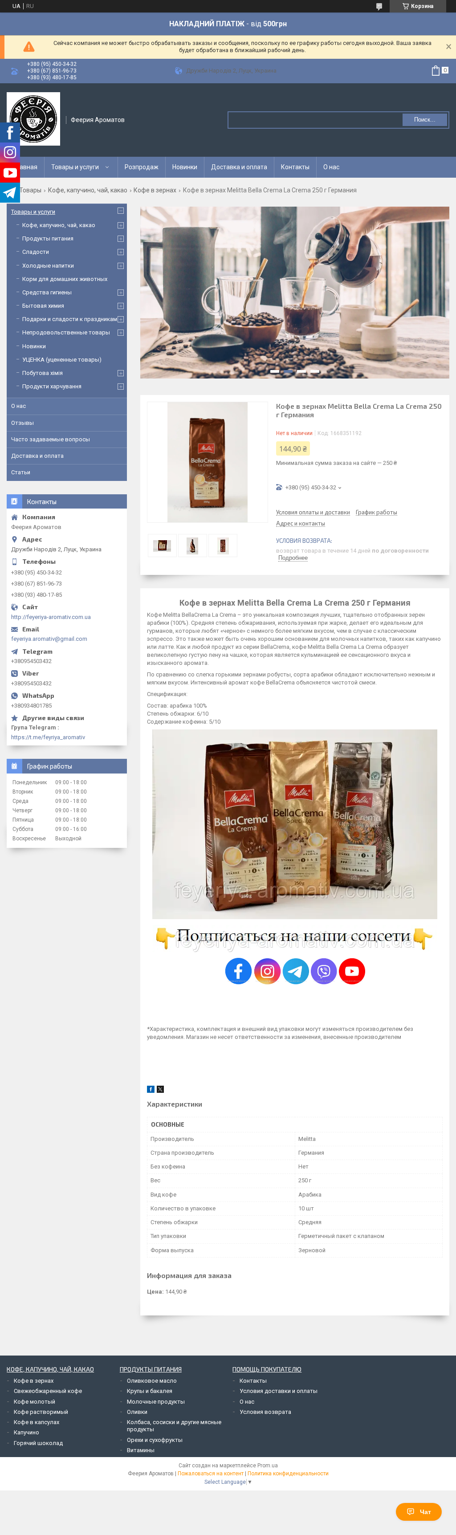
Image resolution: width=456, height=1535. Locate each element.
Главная (25, 167)
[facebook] (151, 1090)
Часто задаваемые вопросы (50, 439)
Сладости (35, 251)
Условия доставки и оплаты (279, 1391)
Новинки (184, 167)
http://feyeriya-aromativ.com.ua (51, 617)
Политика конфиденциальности (288, 1473)
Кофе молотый (34, 1401)
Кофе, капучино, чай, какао (87, 190)
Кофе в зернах (155, 190)
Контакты (295, 167)
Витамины (141, 1450)
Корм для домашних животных (64, 279)
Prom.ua (267, 1465)
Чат (425, 1511)
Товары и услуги (75, 167)
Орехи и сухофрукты (155, 1440)
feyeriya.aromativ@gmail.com (49, 638)
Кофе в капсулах (36, 1422)
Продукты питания (47, 238)
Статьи (20, 472)
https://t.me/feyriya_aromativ (48, 737)
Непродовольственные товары (66, 332)
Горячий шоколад (38, 1443)
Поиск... (425, 119)
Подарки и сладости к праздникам (69, 319)
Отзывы (22, 422)
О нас (331, 167)
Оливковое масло (152, 1380)
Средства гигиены (47, 292)
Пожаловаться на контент (211, 1473)
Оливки (137, 1412)
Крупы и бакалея (149, 1391)
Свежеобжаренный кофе (48, 1391)
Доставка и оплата (239, 167)
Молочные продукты (156, 1401)
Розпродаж (142, 167)
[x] (160, 1090)
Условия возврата (265, 1412)
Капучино (26, 1432)
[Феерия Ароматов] (33, 119)
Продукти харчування (51, 386)
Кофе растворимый (41, 1412)
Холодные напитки (48, 265)
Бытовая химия (43, 305)
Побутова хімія (42, 373)
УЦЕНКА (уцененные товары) (62, 359)
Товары (30, 190)
